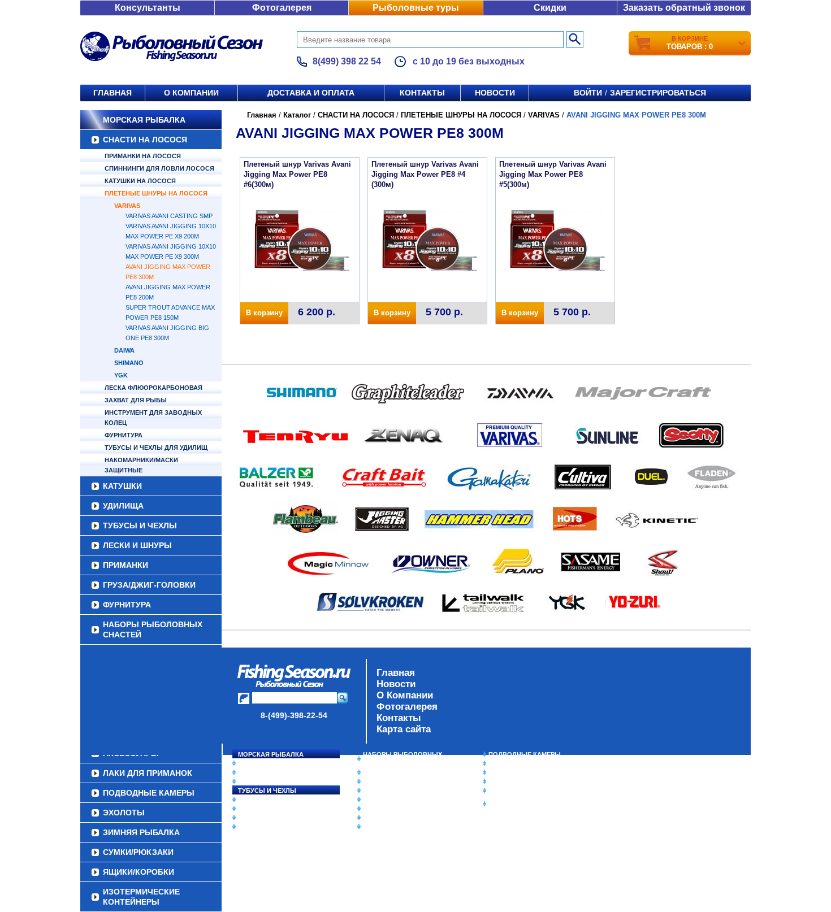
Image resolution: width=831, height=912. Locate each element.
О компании (191, 92)
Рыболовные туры (416, 7)
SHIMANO (129, 362)
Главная (112, 92)
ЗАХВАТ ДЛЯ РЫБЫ (136, 400)
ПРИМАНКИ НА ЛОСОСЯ (143, 156)
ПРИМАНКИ (125, 565)
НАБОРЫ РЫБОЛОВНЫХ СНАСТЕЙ (152, 629)
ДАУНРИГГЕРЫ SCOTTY (400, 772)
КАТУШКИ (122, 485)
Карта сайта (403, 729)
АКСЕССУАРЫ (385, 817)
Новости (495, 92)
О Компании (404, 695)
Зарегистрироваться (658, 92)
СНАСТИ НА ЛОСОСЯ (145, 139)
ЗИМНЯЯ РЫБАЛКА (518, 772)
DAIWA (124, 350)
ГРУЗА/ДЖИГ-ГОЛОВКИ (149, 584)
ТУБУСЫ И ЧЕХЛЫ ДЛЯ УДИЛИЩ (156, 447)
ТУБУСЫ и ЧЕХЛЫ (140, 525)
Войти (588, 92)
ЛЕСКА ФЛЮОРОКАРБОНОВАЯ (153, 387)
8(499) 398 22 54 (347, 61)
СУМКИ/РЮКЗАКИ (515, 781)
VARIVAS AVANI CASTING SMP (169, 215)
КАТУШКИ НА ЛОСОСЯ (140, 180)
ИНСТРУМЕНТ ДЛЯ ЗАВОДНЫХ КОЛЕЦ (153, 417)
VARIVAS (127, 205)
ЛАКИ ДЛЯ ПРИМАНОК (398, 826)
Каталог (297, 115)
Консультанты (147, 7)
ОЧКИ (372, 808)
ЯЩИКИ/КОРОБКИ (516, 790)
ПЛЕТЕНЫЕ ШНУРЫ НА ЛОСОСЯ (156, 193)
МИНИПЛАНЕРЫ (388, 781)
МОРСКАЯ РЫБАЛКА (144, 119)
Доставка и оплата (310, 92)
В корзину (264, 313)
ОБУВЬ (374, 799)
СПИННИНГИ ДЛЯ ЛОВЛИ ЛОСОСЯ (159, 168)
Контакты (422, 92)
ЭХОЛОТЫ (505, 763)
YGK (121, 375)
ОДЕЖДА (377, 790)
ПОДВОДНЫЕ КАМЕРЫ (524, 754)
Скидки (550, 7)
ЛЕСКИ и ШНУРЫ (137, 545)
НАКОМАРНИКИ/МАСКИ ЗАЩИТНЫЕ (141, 465)
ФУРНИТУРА (123, 435)
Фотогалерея (281, 7)
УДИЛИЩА (123, 505)
